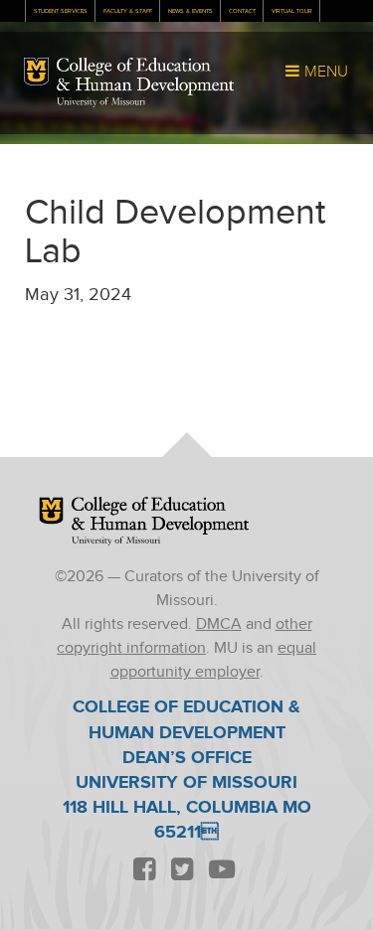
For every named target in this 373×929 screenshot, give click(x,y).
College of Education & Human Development (145, 76)
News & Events (190, 11)
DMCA (219, 624)
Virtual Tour (292, 11)
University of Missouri (101, 102)
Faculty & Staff (127, 11)
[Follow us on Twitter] (183, 870)
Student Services (61, 11)
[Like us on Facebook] (145, 870)
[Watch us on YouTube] (222, 870)
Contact (242, 11)
